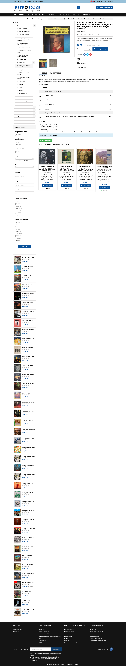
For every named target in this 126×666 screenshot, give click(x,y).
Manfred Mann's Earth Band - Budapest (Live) (28, 293)
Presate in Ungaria (24, 101)
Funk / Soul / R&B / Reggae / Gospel (23, 55)
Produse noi (16, 631)
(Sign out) (110, 1)
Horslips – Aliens (28, 528)
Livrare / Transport (44, 631)
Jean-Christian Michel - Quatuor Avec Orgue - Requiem (66, 169)
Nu (18, 144)
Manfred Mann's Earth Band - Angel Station (28, 411)
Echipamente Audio (53, 14)
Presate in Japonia (24, 98)
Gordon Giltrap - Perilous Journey (28, 600)
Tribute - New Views (28, 402)
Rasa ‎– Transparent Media (28, 456)
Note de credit (68, 636)
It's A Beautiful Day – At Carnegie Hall (28, 438)
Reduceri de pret (17, 629)
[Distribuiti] (84, 54)
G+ (18, 204)
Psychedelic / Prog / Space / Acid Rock (23, 39)
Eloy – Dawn (26, 393)
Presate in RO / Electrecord (22, 94)
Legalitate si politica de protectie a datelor (50, 636)
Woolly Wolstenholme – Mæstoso (28, 546)
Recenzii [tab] (42, 76)
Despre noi (41, 629)
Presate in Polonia (23, 104)
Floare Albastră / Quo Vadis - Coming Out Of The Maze (28, 537)
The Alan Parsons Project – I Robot (28, 257)
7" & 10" (21, 87)
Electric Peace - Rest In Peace (28, 591)
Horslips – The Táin (28, 311)
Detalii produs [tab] (55, 73)
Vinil (21, 14)
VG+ (19, 208)
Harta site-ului (42, 640)
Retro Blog (86, 14)
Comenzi (66, 634)
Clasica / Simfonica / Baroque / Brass (23, 66)
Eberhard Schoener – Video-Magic (28, 465)
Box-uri (21, 84)
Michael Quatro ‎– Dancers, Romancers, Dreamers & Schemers (28, 582)
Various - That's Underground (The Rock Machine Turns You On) (28, 510)
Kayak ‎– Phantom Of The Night (28, 383)
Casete (33, 14)
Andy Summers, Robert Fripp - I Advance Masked (28, 347)
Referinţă (80, 31)
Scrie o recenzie (94, 35)
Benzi (41, 14)
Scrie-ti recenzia (45, 140)
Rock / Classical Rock (24, 31)
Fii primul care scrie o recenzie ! (49, 135)
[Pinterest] (90, 54)
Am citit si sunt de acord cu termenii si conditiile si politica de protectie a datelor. (45, 658)
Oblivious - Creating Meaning (28, 519)
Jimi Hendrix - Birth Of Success (28, 338)
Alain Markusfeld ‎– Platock (28, 573)
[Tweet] (87, 54)
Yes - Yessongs (27, 555)
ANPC (40, 643)
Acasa (15, 23)
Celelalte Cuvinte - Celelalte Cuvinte (28, 447)
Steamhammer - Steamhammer (28, 492)
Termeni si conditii (44, 634)
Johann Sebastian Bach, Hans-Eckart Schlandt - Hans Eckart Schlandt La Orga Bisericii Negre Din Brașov (104, 173)
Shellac (21, 90)
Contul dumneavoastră (74, 625)
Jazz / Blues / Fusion (24, 47)
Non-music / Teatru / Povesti (23, 77)
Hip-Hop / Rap (22, 59)
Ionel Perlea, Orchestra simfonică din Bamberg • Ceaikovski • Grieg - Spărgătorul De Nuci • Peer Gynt (47, 171)
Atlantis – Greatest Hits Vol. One (28, 284)
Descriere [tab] (43, 73)
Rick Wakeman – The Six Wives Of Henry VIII (28, 420)
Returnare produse (69, 631)
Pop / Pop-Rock (23, 28)
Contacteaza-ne (97, 625)
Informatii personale (70, 629)
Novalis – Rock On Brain (28, 429)
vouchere (66, 640)
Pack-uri (76, 14)
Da (18, 135)
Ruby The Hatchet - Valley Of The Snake (28, 275)
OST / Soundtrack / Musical (23, 73)
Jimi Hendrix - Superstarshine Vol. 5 (28, 609)
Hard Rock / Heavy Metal (23, 35)
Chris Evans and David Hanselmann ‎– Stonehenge (28, 266)
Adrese (66, 638)
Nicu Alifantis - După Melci (28, 365)
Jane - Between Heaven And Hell (28, 374)
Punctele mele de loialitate (71, 643)
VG (18, 206)
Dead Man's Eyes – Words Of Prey (28, 320)
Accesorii (66, 14)
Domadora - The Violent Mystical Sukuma (28, 483)
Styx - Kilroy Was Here (28, 302)
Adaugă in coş (100, 49)
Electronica (22, 62)
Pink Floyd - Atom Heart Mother (28, 564)
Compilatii (21, 70)
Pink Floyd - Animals (28, 356)
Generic (19, 222)
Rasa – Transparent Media (28, 474)
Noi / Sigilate (22, 81)
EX (18, 210)
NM (18, 213)
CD (27, 14)
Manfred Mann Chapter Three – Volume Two (28, 501)
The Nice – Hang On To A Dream (28, 329)
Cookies (41, 638)
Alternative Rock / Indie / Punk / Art (22, 44)
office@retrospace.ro (38, 1)
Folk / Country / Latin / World (24, 51)
